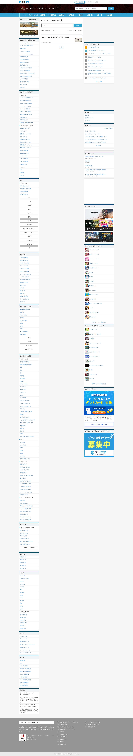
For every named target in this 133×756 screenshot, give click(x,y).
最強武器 (43, 15)
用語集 (21, 433)
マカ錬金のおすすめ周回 (25, 279)
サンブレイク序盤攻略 (25, 70)
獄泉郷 (21, 609)
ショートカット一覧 (24, 578)
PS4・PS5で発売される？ (25, 517)
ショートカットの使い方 (25, 486)
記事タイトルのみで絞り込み (75, 30)
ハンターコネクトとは (25, 403)
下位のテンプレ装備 (24, 271)
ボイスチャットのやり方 (25, 489)
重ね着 (81, 15)
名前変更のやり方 (24, 494)
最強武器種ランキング (25, 65)
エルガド (22, 175)
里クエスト (22, 408)
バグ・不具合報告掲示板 (25, 679)
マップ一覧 (22, 575)
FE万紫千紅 (92, 338)
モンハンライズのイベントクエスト (93, 133)
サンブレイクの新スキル (25, 274)
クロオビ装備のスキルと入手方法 (95, 63)
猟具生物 (22, 375)
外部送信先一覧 (91, 727)
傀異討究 (61, 15)
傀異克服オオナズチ (24, 153)
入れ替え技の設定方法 (25, 467)
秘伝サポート (23, 395)
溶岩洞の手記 (23, 628)
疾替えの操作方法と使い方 (26, 114)
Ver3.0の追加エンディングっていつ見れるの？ (95, 142)
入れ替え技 (22, 378)
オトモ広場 (22, 442)
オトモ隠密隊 (23, 397)
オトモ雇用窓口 (23, 445)
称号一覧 (22, 431)
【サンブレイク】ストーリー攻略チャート (97, 60)
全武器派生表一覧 (24, 194)
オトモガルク (23, 389)
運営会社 (62, 741)
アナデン (91, 276)
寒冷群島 (22, 600)
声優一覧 (22, 428)
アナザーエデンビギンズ (95, 343)
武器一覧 (90, 15)
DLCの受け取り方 (24, 503)
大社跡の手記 (23, 617)
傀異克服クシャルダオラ (25, 147)
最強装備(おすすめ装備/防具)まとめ (96, 70)
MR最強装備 (52, 15)
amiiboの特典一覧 (24, 514)
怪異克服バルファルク (25, 139)
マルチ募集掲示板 (24, 665)
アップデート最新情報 (25, 51)
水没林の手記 (23, 620)
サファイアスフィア (94, 250)
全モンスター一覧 (24, 530)
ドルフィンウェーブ (94, 254)
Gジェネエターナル (94, 267)
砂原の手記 (22, 625)
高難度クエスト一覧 (24, 647)
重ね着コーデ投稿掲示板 (25, 668)
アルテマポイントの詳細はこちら (99, 424)
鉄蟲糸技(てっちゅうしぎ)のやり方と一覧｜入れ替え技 (99, 74)
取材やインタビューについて (67, 727)
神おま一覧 (22, 290)
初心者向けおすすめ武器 (25, 188)
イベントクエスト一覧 (25, 650)
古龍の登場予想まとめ (25, 544)
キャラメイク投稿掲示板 (25, 671)
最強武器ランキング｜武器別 (94, 57)
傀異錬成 (71, 15)
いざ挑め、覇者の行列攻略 (26, 411)
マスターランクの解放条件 (26, 67)
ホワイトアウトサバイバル (95, 303)
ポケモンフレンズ (93, 294)
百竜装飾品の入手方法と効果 (26, 122)
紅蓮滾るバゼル (23, 164)
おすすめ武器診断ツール (93, 47)
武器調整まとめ (23, 117)
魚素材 (21, 328)
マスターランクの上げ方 (25, 106)
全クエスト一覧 (23, 636)
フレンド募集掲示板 (24, 674)
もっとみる (98, 145)
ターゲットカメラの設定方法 (26, 475)
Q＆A (21, 663)
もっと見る (99, 81)
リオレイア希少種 (24, 161)
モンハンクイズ (23, 84)
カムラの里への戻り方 (25, 469)
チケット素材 (23, 334)
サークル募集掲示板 (24, 682)
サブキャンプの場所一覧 (25, 406)
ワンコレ (91, 308)
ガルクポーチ (23, 392)
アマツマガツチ (23, 131)
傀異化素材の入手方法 (25, 309)
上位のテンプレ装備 (24, 268)
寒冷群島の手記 (23, 622)
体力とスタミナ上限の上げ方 (26, 422)
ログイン (110, 2)
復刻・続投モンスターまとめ (26, 541)
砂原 (21, 603)
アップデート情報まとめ (25, 100)
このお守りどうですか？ (90, 131)
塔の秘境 (22, 592)
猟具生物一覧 (23, 559)
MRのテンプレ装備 (24, 265)
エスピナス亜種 (23, 156)
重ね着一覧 (22, 301)
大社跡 (21, 595)
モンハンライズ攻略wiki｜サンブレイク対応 (42, 8)
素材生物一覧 (23, 568)
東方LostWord (92, 317)
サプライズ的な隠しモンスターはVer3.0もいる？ (96, 139)
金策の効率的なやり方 (25, 458)
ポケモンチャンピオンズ (95, 334)
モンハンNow (92, 290)
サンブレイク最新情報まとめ (26, 45)
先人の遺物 (22, 456)
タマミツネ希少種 (24, 150)
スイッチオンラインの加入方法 (27, 436)
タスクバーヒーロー (94, 347)
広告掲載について (64, 734)
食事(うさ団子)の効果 (25, 417)
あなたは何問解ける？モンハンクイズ (96, 50)
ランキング (110, 128)
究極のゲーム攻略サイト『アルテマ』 (69, 722)
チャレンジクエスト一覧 (25, 652)
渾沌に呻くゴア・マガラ (25, 142)
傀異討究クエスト (24, 119)
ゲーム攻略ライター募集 (94, 722)
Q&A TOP (87, 115)
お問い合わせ (63, 736)
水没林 (21, 597)
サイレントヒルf (93, 374)
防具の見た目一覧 (24, 260)
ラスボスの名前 (23, 535)
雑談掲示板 (22, 660)
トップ (24, 15)
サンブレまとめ (33, 15)
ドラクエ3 (91, 378)
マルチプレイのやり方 (25, 400)
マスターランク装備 (24, 263)
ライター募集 (63, 744)
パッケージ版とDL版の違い (26, 508)
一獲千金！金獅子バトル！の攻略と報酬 (97, 78)
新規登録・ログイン (89, 117)
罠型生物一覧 (23, 565)
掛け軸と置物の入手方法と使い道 (27, 420)
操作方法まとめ (23, 464)
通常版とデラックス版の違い (26, 505)
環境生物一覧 (23, 557)
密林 (21, 169)
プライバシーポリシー (93, 724)
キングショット (93, 285)
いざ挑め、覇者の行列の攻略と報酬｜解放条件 (95, 169)
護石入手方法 (23, 285)
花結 (21, 372)
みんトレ (91, 272)
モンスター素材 (23, 320)
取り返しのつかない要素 (25, 481)
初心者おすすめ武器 (24, 361)
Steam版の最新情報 (24, 59)
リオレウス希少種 (24, 158)
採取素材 (22, 317)
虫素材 (21, 326)
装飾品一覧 (22, 293)
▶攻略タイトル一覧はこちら (99, 322)
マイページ (87, 120)
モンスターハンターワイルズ (96, 365)
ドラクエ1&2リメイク (94, 352)
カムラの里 (22, 584)
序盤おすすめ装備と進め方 (26, 76)
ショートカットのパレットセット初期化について (96, 136)
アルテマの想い (63, 724)
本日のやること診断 (24, 81)
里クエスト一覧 (23, 638)
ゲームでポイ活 (79, 2)
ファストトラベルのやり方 (26, 492)
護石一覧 (22, 288)
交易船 (21, 450)
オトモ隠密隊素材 (24, 331)
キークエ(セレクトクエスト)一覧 (27, 73)
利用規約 (62, 731)
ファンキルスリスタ (94, 259)
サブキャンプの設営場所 (25, 111)
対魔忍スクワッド (93, 263)
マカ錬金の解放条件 (24, 276)
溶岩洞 (21, 606)
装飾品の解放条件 (24, 296)
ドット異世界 (92, 299)
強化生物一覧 (23, 562)
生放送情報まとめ (24, 56)
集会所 (21, 447)
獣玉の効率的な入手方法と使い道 (95, 66)
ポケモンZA (92, 361)
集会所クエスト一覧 (24, 641)
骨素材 (21, 323)
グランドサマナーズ (94, 312)
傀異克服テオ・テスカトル (26, 144)
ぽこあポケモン (93, 329)
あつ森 (90, 369)
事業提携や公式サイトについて (67, 729)
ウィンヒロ (91, 281)
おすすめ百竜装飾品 (24, 299)
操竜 (21, 370)
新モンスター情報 (24, 533)
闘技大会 (22, 414)
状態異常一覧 (23, 425)
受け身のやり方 (23, 472)
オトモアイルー (23, 386)
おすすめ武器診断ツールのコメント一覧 (94, 156)
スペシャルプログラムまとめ (26, 54)
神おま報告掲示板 (24, 685)
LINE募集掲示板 (23, 677)
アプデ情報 (109, 15)
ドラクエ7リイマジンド (95, 356)
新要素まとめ (23, 48)
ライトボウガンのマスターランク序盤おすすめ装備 (99, 53)
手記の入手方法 (23, 614)
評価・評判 (22, 87)
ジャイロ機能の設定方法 (25, 483)
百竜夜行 (22, 381)
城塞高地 (22, 172)
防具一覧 (99, 15)
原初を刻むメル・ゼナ (25, 128)
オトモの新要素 (23, 384)
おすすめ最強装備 (24, 257)
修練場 (21, 453)
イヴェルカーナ (23, 136)
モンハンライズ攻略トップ (26, 43)
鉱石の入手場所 (23, 315)
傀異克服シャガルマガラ (25, 133)
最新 (106, 128)
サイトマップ (63, 739)
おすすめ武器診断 (24, 78)
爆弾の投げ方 (23, 478)
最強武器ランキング (24, 62)
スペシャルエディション (25, 511)
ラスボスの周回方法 (24, 538)
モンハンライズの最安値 (25, 519)
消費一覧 (22, 312)
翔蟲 (21, 367)
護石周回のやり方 (24, 282)
